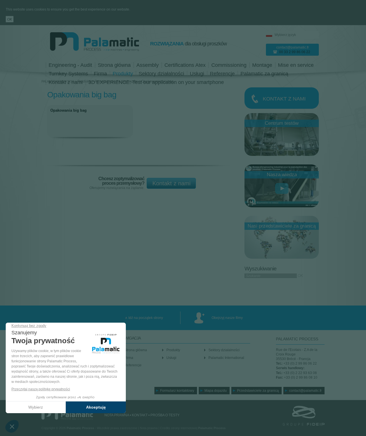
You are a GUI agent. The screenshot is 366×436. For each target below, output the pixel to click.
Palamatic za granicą (264, 74)
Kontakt (140, 415)
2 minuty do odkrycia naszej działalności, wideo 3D (281, 188)
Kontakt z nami (171, 183)
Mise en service (296, 65)
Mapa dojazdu (215, 391)
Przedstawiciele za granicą (258, 391)
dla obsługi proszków (188, 44)
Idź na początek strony (145, 318)
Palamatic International (226, 358)
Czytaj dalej (90, 123)
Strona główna (114, 65)
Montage (262, 65)
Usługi (197, 74)
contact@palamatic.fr (292, 47)
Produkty (123, 74)
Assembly (147, 65)
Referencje (222, 74)
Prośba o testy (165, 415)
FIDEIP (296, 416)
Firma (100, 74)
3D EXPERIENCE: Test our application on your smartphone (156, 82)
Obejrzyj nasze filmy (227, 318)
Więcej (281, 98)
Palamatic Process (67, 414)
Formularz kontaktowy (177, 391)
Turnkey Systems (68, 74)
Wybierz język (285, 35)
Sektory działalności (161, 74)
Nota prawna (116, 415)
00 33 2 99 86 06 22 (294, 52)
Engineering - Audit (70, 65)
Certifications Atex (185, 65)
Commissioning (228, 65)
